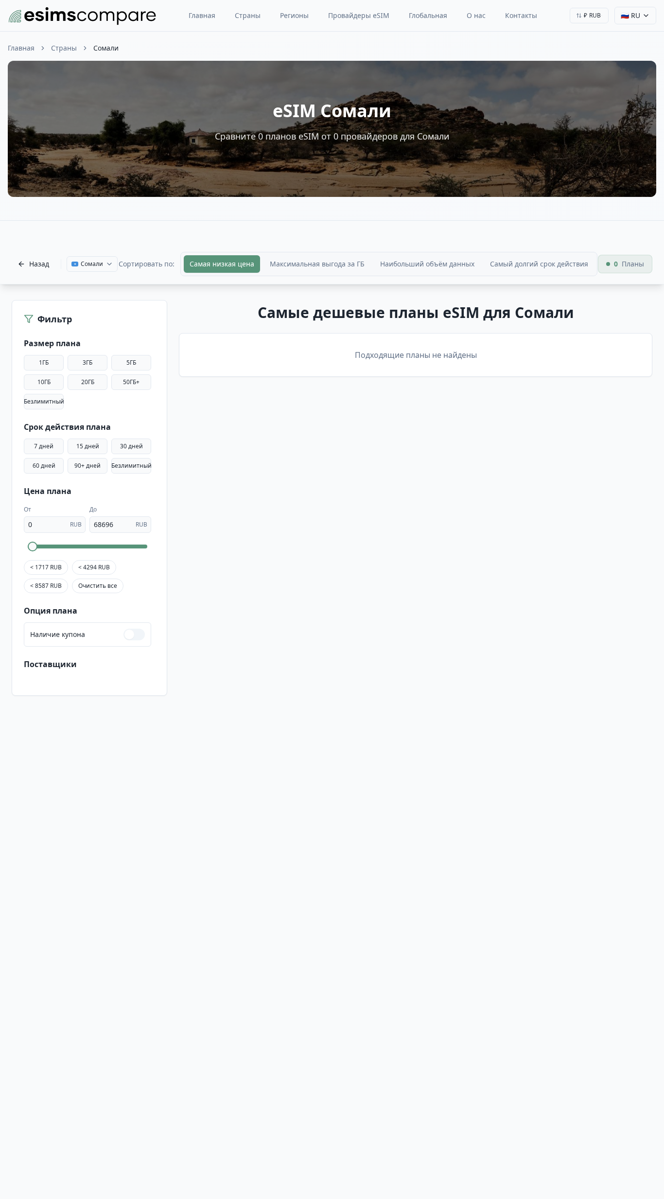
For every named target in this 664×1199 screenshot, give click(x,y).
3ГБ (87, 362)
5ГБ (131, 362)
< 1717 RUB (46, 567)
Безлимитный (44, 401)
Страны (248, 15)
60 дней (44, 465)
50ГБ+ (131, 382)
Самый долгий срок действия (539, 263)
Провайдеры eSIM (358, 15)
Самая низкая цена (222, 263)
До (93, 509)
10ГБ (44, 382)
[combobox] (589, 15)
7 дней (43, 446)
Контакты (521, 15)
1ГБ (44, 362)
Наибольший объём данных (427, 263)
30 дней (131, 446)
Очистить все (97, 586)
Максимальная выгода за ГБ (317, 263)
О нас (476, 15)
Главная (202, 15)
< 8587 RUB (46, 586)
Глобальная (428, 15)
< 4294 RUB (94, 567)
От (27, 509)
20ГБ (87, 382)
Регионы (294, 15)
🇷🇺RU (630, 15)
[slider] (32, 546)
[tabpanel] (415, 340)
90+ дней (87, 465)
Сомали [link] (106, 48)
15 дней (87, 446)
